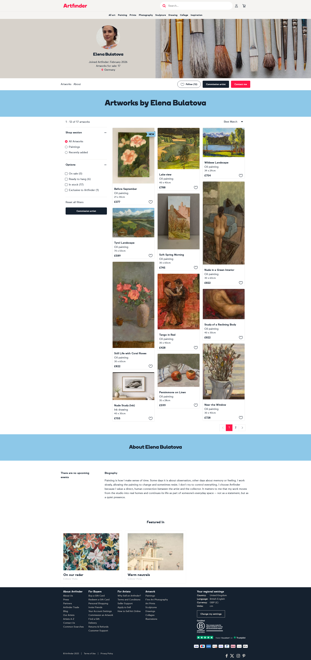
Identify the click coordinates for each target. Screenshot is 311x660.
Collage (184, 15)
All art (112, 15)
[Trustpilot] (221, 637)
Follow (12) (191, 84)
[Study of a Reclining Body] (224, 315)
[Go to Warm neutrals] (155, 557)
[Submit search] (164, 6)
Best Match (230, 121)
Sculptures (151, 607)
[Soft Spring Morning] (178, 232)
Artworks (66, 84)
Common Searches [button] (73, 626)
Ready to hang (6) (80, 179)
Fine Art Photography (156, 599)
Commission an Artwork (100, 615)
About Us (68, 595)
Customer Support (98, 630)
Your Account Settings (100, 611)
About (77, 84)
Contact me (240, 84)
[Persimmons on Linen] (178, 381)
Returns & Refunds (98, 626)
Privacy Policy (107, 653)
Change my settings (211, 614)
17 (119, 65)
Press (66, 599)
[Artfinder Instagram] (238, 656)
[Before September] (133, 166)
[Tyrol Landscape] (133, 233)
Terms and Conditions (129, 599)
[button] (86, 132)
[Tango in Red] (178, 312)
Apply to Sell (124, 607)
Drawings (150, 611)
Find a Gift (93, 619)
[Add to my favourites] (151, 202)
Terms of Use (90, 653)
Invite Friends (95, 607)
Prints (133, 15)
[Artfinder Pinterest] (243, 656)
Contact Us (69, 623)
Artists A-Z (68, 619)
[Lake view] (178, 159)
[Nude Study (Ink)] (133, 396)
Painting (122, 15)
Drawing (172, 15)
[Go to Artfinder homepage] (75, 6)
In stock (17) (76, 184)
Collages (150, 615)
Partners (67, 603)
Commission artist (216, 84)
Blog (65, 611)
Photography (146, 15)
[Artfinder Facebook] (227, 656)
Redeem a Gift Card (98, 599)
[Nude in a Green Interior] (224, 234)
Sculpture (160, 15)
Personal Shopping (98, 603)
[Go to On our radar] (91, 557)
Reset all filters (74, 202)
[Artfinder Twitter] (232, 656)
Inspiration (196, 15)
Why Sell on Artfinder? (129, 595)
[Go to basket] (244, 5)
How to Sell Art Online (129, 611)
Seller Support (125, 603)
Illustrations (151, 619)
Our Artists (69, 615)
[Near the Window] (224, 382)
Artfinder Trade (71, 607)
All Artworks (76, 141)
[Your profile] (236, 5)
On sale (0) (75, 173)
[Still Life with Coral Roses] (133, 315)
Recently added (78, 152)
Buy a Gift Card (96, 595)
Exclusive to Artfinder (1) (84, 190)
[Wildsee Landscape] (224, 153)
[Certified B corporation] (210, 626)
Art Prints (150, 603)
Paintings (74, 146)
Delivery (92, 623)
